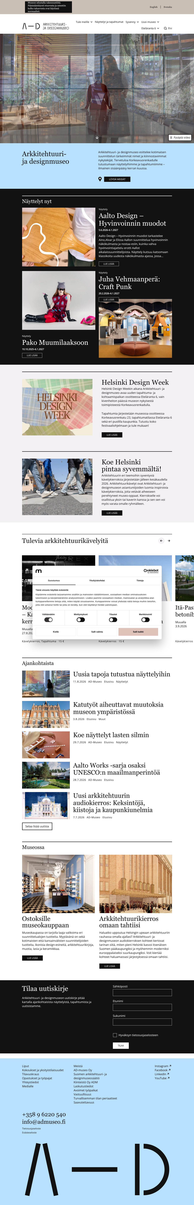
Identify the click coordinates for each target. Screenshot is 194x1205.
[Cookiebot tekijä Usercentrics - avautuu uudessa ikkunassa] (145, 571)
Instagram (161, 1066)
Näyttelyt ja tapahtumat (109, 22)
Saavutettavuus (84, 1102)
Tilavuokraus (30, 1074)
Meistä (78, 1066)
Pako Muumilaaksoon (55, 342)
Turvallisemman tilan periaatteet (95, 1098)
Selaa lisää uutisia (37, 826)
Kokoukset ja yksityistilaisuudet (43, 1070)
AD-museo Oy (83, 1070)
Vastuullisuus (82, 1094)
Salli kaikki (138, 632)
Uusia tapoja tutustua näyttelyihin (121, 674)
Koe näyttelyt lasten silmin (111, 735)
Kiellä (56, 632)
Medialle (27, 1086)
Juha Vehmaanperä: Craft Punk (129, 283)
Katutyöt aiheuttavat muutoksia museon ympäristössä (118, 708)
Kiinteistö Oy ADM (86, 1082)
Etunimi (118, 1001)
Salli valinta (97, 632)
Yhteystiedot (30, 1082)
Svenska (168, 7)
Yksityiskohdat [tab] (97, 581)
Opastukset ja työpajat (37, 1078)
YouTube (160, 1078)
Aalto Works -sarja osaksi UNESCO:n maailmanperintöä (116, 769)
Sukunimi (119, 1015)
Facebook (161, 1070)
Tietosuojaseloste (31, 1128)
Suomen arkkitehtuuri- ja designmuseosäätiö (90, 1076)
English (154, 7)
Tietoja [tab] (140, 581)
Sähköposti (120, 986)
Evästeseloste (29, 1132)
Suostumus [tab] (54, 581)
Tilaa (121, 1045)
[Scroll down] (97, 137)
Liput (25, 1066)
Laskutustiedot (83, 1086)
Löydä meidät (117, 179)
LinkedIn (160, 1074)
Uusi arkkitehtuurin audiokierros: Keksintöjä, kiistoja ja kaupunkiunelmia (113, 803)
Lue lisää (109, 263)
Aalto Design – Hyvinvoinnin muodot (133, 219)
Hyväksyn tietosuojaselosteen (138, 1035)
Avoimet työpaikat (86, 1090)
